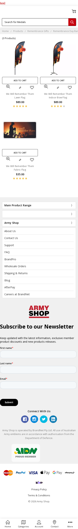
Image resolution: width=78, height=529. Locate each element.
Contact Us (11, 238)
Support (9, 245)
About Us (10, 231)
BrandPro (10, 259)
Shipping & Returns (16, 273)
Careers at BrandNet (17, 294)
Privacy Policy (39, 489)
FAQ (7, 252)
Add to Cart (20, 80)
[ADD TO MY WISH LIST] (32, 87)
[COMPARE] (20, 87)
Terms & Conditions (39, 495)
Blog (7, 280)
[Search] (72, 22)
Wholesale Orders (15, 266)
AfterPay (9, 287)
